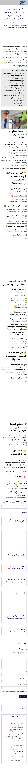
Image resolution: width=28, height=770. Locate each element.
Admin (22, 502)
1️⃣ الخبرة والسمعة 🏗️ (17, 78)
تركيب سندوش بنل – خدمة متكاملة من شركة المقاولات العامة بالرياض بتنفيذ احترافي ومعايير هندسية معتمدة (14, 735)
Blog (4, 502)
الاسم (25, 671)
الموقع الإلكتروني (23, 684)
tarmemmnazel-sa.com (11, 67)
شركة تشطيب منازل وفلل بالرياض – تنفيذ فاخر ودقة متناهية (16, 756)
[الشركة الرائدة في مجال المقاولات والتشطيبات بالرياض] (22, 2)
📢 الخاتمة (21, 105)
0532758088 (17, 708)
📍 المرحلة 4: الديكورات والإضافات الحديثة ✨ (12, 95)
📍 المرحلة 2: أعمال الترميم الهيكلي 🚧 (14, 90)
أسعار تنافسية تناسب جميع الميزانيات (16, 465)
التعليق (25, 657)
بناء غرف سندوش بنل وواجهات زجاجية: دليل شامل (17, 745)
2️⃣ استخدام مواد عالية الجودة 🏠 (15, 80)
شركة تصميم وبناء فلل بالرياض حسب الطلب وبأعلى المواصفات (16, 760)
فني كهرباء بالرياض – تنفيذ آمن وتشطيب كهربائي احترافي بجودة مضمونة (14, 722)
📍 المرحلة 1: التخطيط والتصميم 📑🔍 (13, 88)
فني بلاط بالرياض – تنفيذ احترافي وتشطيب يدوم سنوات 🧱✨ (16, 726)
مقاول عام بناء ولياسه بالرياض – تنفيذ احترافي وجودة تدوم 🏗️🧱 (16, 730)
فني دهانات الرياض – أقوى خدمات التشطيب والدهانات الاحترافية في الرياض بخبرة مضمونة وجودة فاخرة (15, 740)
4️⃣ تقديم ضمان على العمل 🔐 (16, 85)
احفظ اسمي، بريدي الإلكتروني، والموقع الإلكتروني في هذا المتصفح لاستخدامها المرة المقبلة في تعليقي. (14, 692)
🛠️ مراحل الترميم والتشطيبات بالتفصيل (14, 87)
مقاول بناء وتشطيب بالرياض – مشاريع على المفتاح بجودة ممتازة (16, 748)
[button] (3, 3)
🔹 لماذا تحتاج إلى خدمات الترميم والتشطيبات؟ (13, 73)
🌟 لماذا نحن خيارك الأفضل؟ (17, 103)
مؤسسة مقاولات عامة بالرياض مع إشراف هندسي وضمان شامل (16, 752)
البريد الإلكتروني (23, 678)
